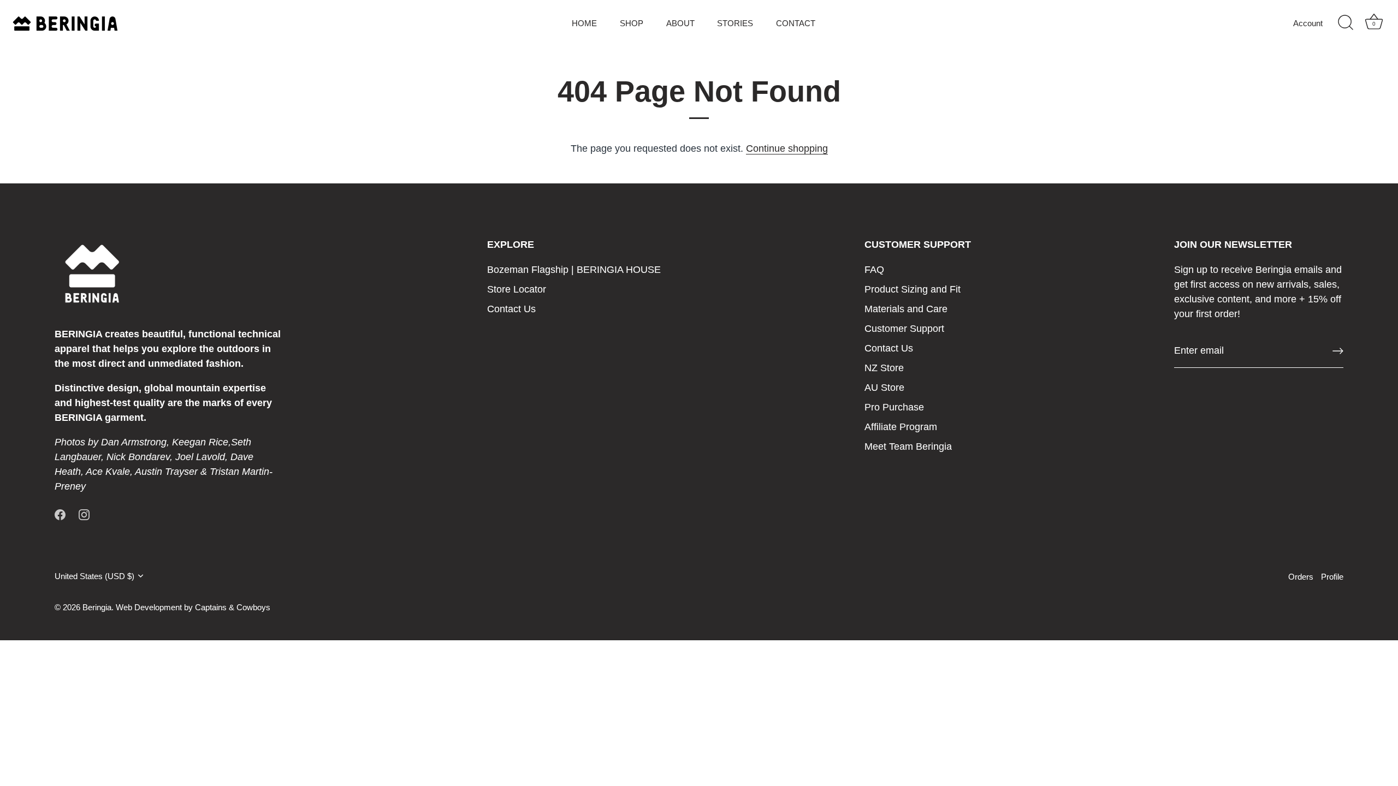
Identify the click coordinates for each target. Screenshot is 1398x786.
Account (1308, 23)
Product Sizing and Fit (912, 289)
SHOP (631, 23)
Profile (1332, 576)
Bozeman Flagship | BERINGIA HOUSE (574, 269)
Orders (1300, 576)
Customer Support (904, 328)
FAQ (874, 269)
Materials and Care (905, 308)
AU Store (884, 387)
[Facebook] (60, 514)
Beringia (96, 607)
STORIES (735, 23)
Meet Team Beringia (908, 446)
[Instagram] (84, 514)
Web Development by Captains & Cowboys (193, 607)
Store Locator (516, 289)
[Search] (1346, 23)
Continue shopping (787, 148)
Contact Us (511, 308)
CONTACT (795, 23)
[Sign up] (1337, 351)
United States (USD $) (94, 576)
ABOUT (680, 23)
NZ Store (884, 367)
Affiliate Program (900, 426)
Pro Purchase (894, 407)
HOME (584, 23)
